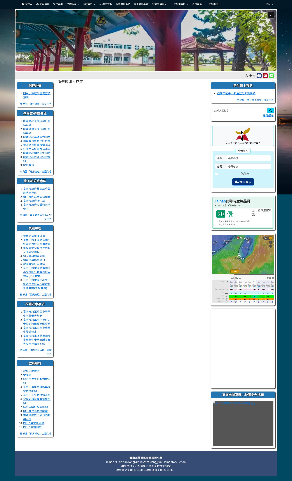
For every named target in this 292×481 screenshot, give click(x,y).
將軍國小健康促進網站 (36, 153)
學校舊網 (58, 4)
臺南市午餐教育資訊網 (36, 395)
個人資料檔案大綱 (34, 256)
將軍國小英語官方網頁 (36, 137)
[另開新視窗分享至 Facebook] (259, 75)
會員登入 (245, 182)
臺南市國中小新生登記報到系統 (236, 93)
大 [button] (246, 75)
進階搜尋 (268, 115)
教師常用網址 (159, 4)
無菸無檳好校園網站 (35, 407)
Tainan (220, 200)
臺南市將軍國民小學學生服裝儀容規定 (36, 313)
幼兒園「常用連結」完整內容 (36, 171)
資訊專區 (197, 4)
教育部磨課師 (31, 371)
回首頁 (28, 4)
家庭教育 (28, 165)
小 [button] (254, 75)
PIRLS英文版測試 (33, 423)
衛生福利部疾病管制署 (36, 197)
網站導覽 (44, 4)
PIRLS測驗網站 (32, 427)
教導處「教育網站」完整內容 (36, 433)
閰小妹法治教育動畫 (35, 411)
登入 (267, 4)
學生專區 (213, 4)
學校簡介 (71, 4)
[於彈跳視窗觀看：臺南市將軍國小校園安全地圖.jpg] (243, 423)
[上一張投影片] (22, 40)
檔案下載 (107, 4)
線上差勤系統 (141, 4)
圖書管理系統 (123, 4)
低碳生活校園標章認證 (36, 149)
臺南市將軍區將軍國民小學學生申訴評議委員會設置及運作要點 (36, 340)
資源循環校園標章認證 (36, 145)
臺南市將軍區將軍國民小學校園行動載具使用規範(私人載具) (36, 272)
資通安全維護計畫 (34, 236)
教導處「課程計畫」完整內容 (36, 103)
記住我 (245, 173)
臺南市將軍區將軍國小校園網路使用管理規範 (36, 242)
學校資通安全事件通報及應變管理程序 (36, 250)
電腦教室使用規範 (34, 264)
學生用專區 (179, 4)
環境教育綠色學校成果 (36, 141)
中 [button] (250, 75)
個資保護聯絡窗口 (34, 260)
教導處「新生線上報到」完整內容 (255, 99)
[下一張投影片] (269, 40)
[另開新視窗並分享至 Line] (271, 75)
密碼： (220, 166)
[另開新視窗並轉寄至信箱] (265, 75)
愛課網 (27, 375)
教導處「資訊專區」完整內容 (36, 294)
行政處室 (87, 4)
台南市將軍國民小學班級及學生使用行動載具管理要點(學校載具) (36, 284)
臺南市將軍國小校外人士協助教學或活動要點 (36, 321)
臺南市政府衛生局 (34, 201)
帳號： (220, 158)
